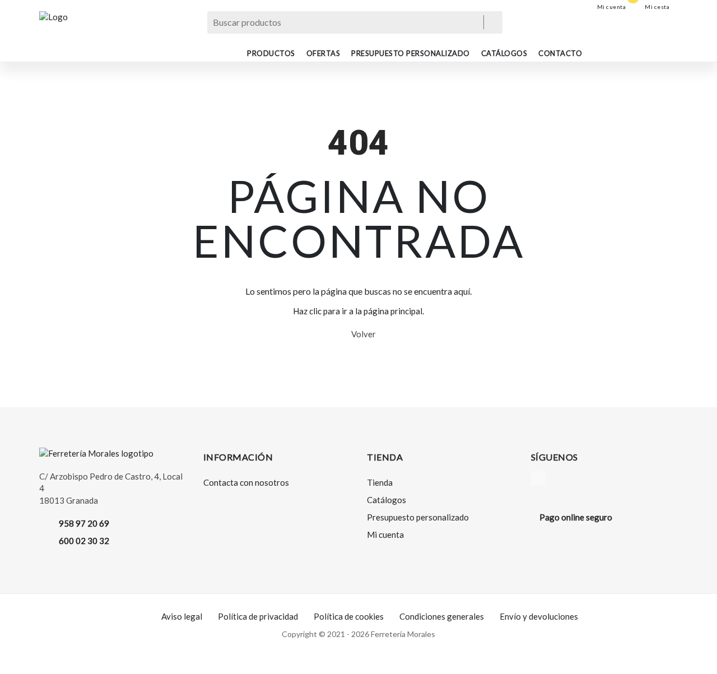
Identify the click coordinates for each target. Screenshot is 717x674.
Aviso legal (181, 616)
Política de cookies (349, 616)
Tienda (380, 482)
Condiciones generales (441, 616)
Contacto (560, 53)
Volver (362, 334)
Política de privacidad (258, 616)
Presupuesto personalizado (410, 53)
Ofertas (323, 53)
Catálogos (504, 53)
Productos (271, 53)
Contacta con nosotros (246, 482)
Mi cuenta (385, 534)
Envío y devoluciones (539, 616)
